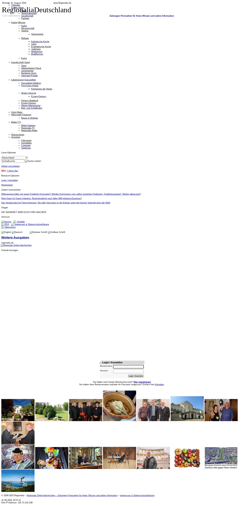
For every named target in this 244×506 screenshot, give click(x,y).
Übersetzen (10, 227)
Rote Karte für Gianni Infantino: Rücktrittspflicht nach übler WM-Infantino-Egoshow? (41, 198)
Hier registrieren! (142, 382)
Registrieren (7, 185)
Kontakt (20, 221)
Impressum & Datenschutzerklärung (31, 224)
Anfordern (159, 384)
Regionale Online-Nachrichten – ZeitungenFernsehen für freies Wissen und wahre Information (72, 495)
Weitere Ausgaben (15, 237)
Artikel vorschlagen (10, 166)
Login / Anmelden (9, 180)
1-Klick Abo (12, 171)
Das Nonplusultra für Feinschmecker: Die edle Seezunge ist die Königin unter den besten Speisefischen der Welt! (55, 203)
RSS (6, 224)
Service (7, 221)
